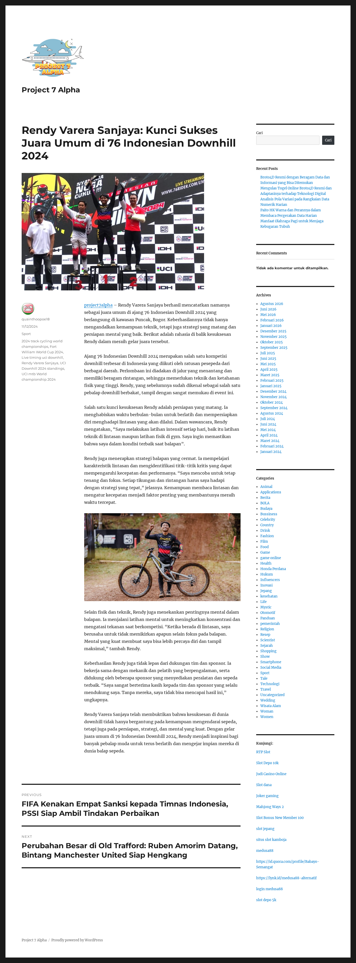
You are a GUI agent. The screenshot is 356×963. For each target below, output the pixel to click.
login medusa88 (269, 889)
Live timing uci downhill (42, 357)
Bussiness (268, 514)
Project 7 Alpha (51, 89)
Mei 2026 (268, 315)
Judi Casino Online (271, 774)
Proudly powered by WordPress (77, 940)
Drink (265, 530)
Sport (26, 334)
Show (265, 656)
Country (267, 525)
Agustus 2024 (271, 413)
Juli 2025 (267, 353)
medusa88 (264, 850)
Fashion (267, 536)
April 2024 (269, 435)
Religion (267, 629)
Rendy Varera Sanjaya (40, 363)
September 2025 (273, 347)
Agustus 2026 (271, 304)
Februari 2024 (272, 446)
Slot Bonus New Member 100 (280, 818)
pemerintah (270, 623)
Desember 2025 (273, 331)
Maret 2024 (269, 441)
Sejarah (266, 645)
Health (266, 563)
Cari (259, 133)
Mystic (266, 607)
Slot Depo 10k (267, 763)
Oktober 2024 (271, 402)
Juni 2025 (268, 358)
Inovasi (266, 585)
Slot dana (264, 785)
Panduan (267, 618)
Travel (265, 689)
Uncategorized (272, 695)
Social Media (270, 667)
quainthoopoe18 (36, 319)
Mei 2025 (268, 364)
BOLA (264, 503)
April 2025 (269, 369)
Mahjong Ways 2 (270, 807)
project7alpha (98, 305)
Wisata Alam (270, 706)
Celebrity (267, 519)
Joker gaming (267, 796)
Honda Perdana (273, 569)
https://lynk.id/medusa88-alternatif (286, 878)
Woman (266, 711)
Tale (263, 678)
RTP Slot (263, 752)
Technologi (269, 684)
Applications (270, 492)
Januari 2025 (270, 386)
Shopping (268, 651)
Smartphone (270, 662)
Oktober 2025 (271, 342)
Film (264, 541)
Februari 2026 (272, 320)
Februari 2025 (272, 380)
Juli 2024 (267, 419)
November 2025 (273, 336)
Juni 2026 (268, 309)
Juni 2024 (268, 424)
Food (264, 547)
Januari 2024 (270, 452)
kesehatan (269, 596)
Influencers (270, 580)
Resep (265, 634)
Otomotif (267, 613)
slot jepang (265, 829)
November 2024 (273, 397)
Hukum (266, 574)
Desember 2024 (273, 391)
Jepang (266, 591)
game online (270, 558)
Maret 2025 (269, 375)
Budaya (266, 508)
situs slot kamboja (271, 840)
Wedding (267, 700)
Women (266, 717)
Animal (266, 487)
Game (265, 552)
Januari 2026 (271, 326)
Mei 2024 (268, 430)
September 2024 (273, 408)
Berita (265, 497)
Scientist (267, 640)
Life (263, 602)
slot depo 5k (266, 900)
